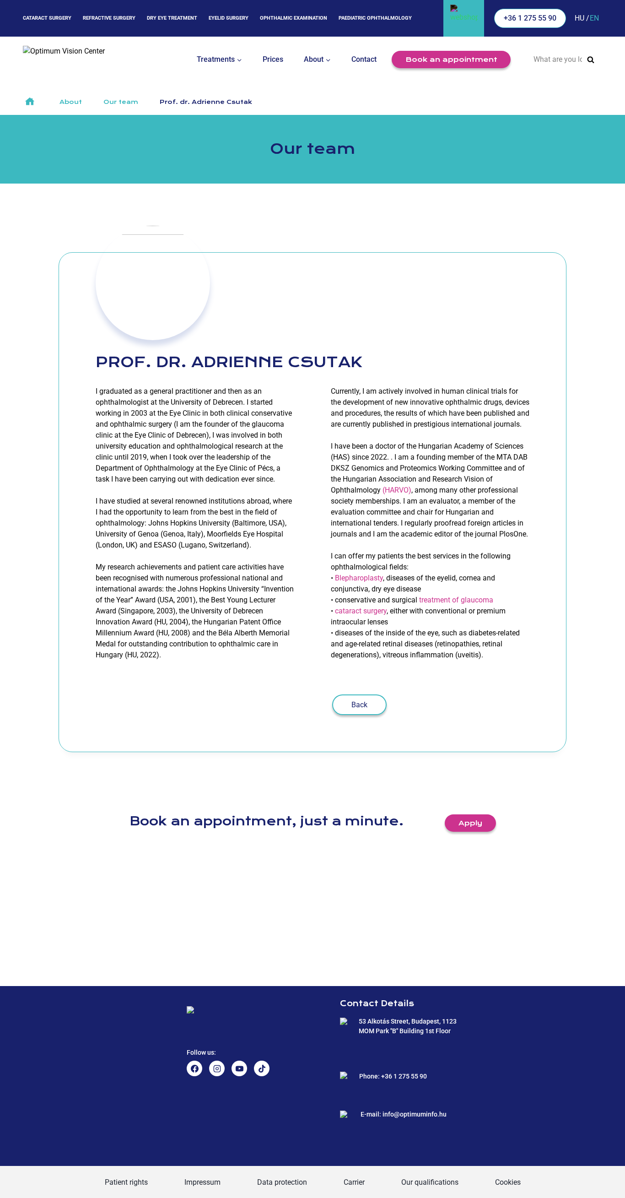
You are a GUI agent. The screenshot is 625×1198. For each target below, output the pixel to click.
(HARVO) (397, 490)
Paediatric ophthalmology (375, 18)
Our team (120, 102)
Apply (470, 823)
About (70, 102)
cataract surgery (361, 611)
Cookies (508, 1182)
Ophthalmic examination (293, 18)
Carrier (354, 1182)
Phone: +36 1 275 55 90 (393, 1076)
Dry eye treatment (172, 18)
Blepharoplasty (359, 578)
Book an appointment (451, 59)
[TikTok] (261, 1068)
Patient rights (126, 1182)
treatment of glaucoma (456, 600)
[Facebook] (194, 1068)
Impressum (202, 1182)
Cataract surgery (47, 18)
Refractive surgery (109, 18)
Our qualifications (429, 1182)
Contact (364, 59)
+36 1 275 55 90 (530, 18)
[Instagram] (217, 1068)
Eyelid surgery (228, 18)
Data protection (282, 1182)
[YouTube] (239, 1068)
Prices (273, 59)
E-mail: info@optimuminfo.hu (404, 1114)
